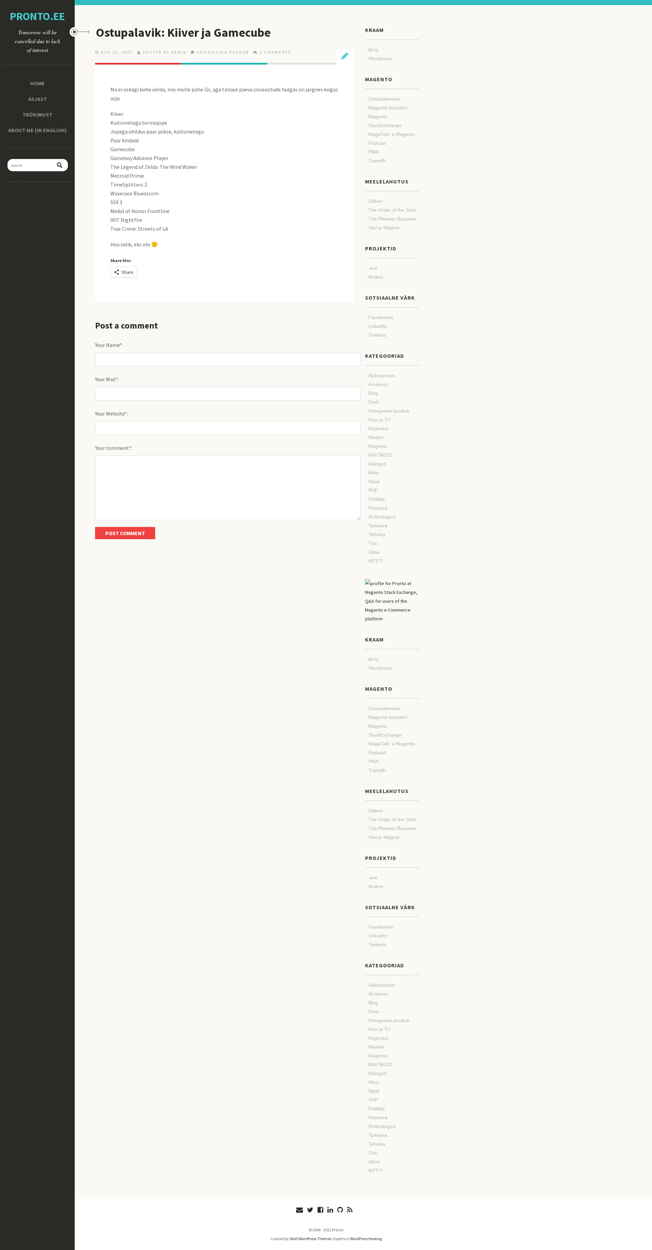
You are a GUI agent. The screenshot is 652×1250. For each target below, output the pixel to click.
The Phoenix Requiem (392, 219)
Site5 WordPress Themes (310, 1238)
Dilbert (375, 201)
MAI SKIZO (380, 455)
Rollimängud (381, 517)
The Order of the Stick (392, 210)
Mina (373, 472)
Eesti (373, 402)
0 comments (275, 52)
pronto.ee (37, 16)
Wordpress (380, 58)
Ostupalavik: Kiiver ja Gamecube (183, 32)
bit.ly (373, 49)
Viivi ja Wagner (384, 227)
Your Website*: (111, 413)
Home (37, 83)
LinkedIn (377, 326)
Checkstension (384, 99)
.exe (373, 268)
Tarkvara (377, 525)
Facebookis (380, 317)
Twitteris (377, 335)
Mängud (377, 463)
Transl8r (377, 160)
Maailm (376, 437)
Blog (373, 393)
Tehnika (376, 534)
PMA (373, 152)
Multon (375, 277)
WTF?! (375, 561)
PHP (373, 490)
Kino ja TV (379, 419)
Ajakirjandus (381, 375)
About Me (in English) (37, 130)
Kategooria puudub (223, 52)
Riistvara (377, 508)
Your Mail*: (107, 379)
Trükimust (37, 114)
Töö (372, 543)
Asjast (37, 98)
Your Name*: (109, 344)
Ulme (374, 552)
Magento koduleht (387, 107)
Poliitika (376, 499)
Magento (377, 446)
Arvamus (377, 384)
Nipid (373, 481)
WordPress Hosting (366, 1238)
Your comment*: (113, 447)
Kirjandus (378, 428)
